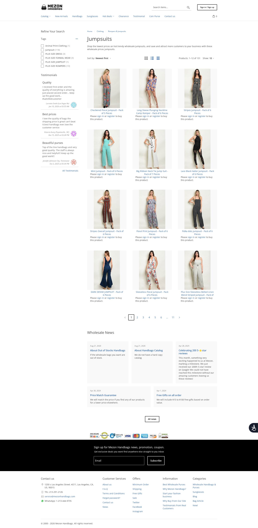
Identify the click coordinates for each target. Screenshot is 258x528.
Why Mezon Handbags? (174, 489)
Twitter (136, 502)
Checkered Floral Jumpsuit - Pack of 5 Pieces (106, 112)
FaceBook (137, 506)
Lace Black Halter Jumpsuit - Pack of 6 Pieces (197, 173)
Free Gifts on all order (169, 395)
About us (107, 484)
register (111, 116)
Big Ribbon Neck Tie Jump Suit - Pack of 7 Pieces (152, 173)
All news (152, 419)
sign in (100, 116)
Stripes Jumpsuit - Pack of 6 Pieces (197, 112)
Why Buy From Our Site (174, 500)
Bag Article (198, 500)
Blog (195, 496)
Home (89, 31)
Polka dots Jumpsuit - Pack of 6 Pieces (197, 233)
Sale (135, 497)
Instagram (138, 511)
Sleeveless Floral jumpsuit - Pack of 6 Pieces (152, 293)
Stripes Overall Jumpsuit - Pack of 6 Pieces (106, 233)
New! (195, 505)
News (105, 506)
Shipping (137, 489)
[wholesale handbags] (52, 7)
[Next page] (179, 317)
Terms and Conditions (114, 493)
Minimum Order (141, 484)
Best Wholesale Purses (174, 484)
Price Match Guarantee (103, 395)
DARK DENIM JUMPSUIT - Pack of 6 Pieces (107, 293)
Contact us (108, 502)
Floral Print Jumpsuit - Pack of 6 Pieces (152, 233)
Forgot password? (111, 497)
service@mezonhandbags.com (60, 496)
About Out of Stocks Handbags (107, 350)
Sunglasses (198, 492)
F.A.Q (105, 489)
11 (173, 317)
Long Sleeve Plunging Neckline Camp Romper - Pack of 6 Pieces (152, 112)
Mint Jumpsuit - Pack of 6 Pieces (107, 171)
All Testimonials (70, 170)
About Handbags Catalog (149, 350)
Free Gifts (137, 493)
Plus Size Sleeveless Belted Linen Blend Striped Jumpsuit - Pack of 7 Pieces (197, 295)
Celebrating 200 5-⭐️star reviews (192, 352)
